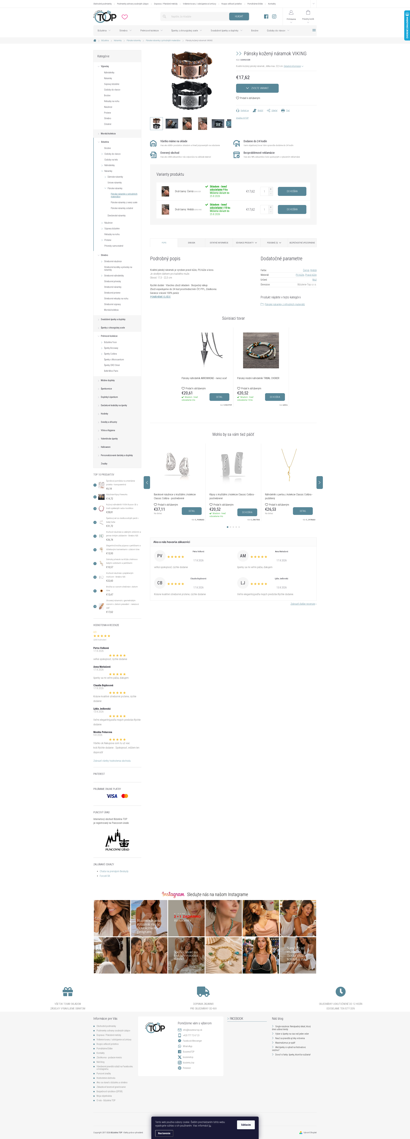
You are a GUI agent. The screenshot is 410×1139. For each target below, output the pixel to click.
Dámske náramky (115, 177)
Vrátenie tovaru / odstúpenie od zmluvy (199, 4)
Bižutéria (105, 142)
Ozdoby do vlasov (112, 89)
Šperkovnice (106, 388)
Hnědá (313, 270)
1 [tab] (227, 527)
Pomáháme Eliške (255, 4)
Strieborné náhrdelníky (114, 275)
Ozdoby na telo (111, 159)
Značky (104, 463)
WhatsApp (187, 1046)
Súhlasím (246, 1124)
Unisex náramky (115, 182)
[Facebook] (266, 16)
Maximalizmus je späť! (285, 1042)
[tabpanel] (205, 367)
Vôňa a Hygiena (108, 430)
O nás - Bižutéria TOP (106, 1100)
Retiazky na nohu (111, 101)
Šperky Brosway (111, 348)
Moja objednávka (104, 1096)
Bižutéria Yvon (110, 342)
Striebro (107, 118)
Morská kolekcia (108, 133)
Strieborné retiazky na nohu (116, 298)
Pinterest (187, 1068)
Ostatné (107, 124)
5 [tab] (239, 527)
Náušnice (108, 107)
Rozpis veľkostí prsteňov (231, 4)
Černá (306, 270)
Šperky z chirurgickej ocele (113, 327)
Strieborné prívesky (112, 281)
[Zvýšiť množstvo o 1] (270, 189)
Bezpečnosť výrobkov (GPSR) (110, 1091)
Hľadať (239, 16)
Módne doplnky (108, 380)
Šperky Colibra (110, 353)
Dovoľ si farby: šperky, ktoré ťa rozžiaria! (293, 1054)
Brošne (107, 95)
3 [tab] (233, 527)
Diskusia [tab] (191, 243)
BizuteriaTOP (188, 1051)
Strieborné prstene (112, 292)
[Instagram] (274, 16)
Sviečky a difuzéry (109, 422)
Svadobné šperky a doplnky (113, 319)
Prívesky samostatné (113, 246)
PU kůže (300, 274)
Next (319, 482)
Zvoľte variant (260, 88)
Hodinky (104, 413)
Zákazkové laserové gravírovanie (111, 1087)
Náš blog (100, 1062)
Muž (314, 279)
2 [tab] (230, 527)
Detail (219, 397)
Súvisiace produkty (245, 243)
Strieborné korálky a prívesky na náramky (118, 268)
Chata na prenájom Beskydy (114, 871)
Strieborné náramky (112, 287)
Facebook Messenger (192, 1041)
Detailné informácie (292, 66)
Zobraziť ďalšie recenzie (303, 603)
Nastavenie (164, 1133)
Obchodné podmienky (102, 4)
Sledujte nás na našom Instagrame (217, 894)
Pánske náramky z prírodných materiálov (124, 195)
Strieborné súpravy (112, 304)
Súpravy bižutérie (111, 84)
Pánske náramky (115, 188)
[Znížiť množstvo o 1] (270, 193)
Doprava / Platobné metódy (165, 4)
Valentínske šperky (109, 438)
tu (210, 1125)
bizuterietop (188, 1057)
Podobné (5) (272, 243)
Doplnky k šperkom (109, 397)
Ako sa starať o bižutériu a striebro (112, 1082)
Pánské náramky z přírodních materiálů (285, 304)
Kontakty (272, 4)
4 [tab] (236, 527)
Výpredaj (105, 66)
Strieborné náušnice (113, 261)
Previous (147, 482)
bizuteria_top (188, 1062)
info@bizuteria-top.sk (192, 1030)
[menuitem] (104, 31)
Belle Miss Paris (111, 371)
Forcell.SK (105, 875)
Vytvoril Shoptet (310, 1132)
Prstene (107, 112)
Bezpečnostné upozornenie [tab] (302, 243)
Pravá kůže (311, 274)
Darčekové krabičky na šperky (114, 405)
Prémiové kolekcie (109, 336)
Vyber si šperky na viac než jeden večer (292, 1033)
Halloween (106, 447)
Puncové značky (104, 1073)
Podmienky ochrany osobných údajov (133, 4)
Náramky (108, 78)
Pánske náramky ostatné (122, 208)
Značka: (242, 118)
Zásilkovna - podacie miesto (109, 1057)
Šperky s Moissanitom (114, 359)
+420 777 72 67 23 (191, 1035)
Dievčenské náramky (117, 215)
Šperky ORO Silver (112, 365)
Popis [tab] (164, 243)
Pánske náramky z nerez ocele (124, 202)
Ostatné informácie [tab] (219, 243)
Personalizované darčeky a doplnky (117, 455)
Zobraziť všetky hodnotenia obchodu (112, 760)
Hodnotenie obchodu (106, 1078)
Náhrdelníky (109, 72)
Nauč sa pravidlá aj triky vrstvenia (290, 1038)
